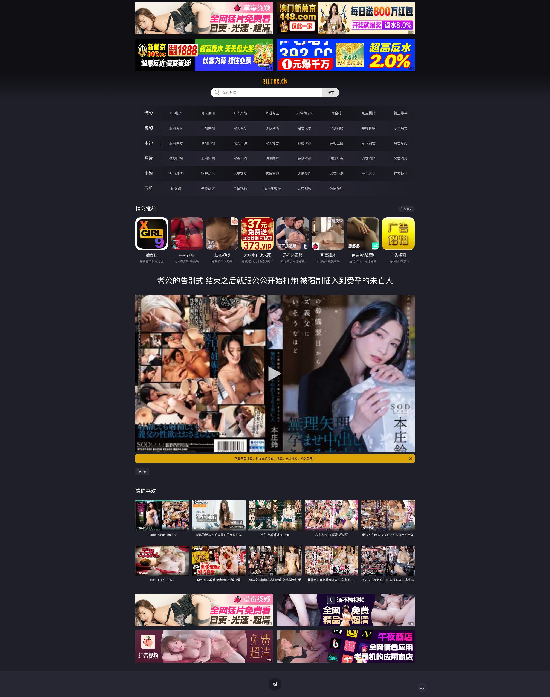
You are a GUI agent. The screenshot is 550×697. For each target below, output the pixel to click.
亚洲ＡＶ (176, 128)
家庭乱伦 (208, 173)
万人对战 (240, 113)
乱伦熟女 (369, 143)
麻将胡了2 (304, 113)
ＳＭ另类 (401, 128)
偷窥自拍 (176, 158)
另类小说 (336, 173)
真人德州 (208, 113)
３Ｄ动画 (272, 128)
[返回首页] (422, 687)
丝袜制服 (336, 128)
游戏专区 (272, 113)
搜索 (330, 92)
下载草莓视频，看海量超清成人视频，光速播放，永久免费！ (275, 458)
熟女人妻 (304, 128)
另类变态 (401, 143)
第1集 (142, 471)
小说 (148, 173)
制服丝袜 (304, 143)
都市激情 (176, 173)
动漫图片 (272, 158)
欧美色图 (240, 158)
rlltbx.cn (275, 81)
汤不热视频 (272, 188)
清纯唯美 (336, 158)
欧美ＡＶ (240, 128)
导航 (148, 188)
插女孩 (176, 188)
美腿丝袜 (304, 158)
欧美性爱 (272, 143)
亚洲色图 (208, 158)
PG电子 (176, 113)
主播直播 (369, 128)
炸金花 (336, 113)
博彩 (148, 113)
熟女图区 (369, 158)
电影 (148, 143)
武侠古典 (272, 173)
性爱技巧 (401, 173)
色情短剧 (336, 188)
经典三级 (336, 143)
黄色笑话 (369, 173)
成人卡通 (240, 143)
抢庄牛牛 (401, 113)
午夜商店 (208, 188)
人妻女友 (240, 173)
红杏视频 (304, 188)
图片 (148, 158)
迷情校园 (304, 173)
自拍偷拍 (208, 128)
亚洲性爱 (176, 143)
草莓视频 (240, 188)
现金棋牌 (369, 113)
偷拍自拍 (208, 143)
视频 (148, 128)
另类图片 (401, 158)
